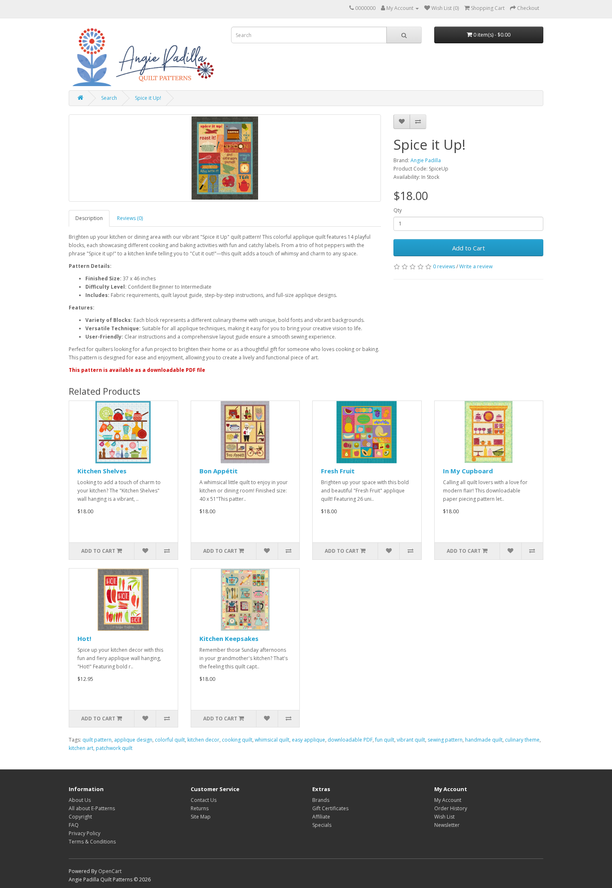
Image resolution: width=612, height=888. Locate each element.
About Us (80, 800)
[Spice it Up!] (225, 158)
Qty (397, 210)
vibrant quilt (411, 739)
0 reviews (444, 266)
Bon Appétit (218, 471)
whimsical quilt (272, 739)
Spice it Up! (148, 97)
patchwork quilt (114, 748)
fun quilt (384, 739)
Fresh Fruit (338, 471)
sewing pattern (445, 739)
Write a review (476, 266)
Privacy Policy (84, 833)
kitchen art (81, 748)
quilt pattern (97, 739)
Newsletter (447, 825)
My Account (447, 800)
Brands (320, 800)
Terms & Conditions (92, 841)
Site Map (201, 816)
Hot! (84, 638)
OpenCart (110, 871)
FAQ (74, 825)
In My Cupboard (468, 471)
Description (89, 218)
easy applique (308, 739)
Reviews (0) (130, 218)
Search (109, 97)
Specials (321, 825)
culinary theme (522, 739)
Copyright (80, 816)
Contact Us (203, 800)
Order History (450, 808)
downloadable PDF (350, 739)
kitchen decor (203, 739)
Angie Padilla (425, 160)
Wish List (444, 816)
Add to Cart (468, 248)
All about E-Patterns (92, 808)
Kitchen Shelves (102, 471)
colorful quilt (170, 739)
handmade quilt (484, 739)
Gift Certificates (330, 808)
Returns (200, 808)
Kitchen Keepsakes (229, 638)
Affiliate (321, 816)
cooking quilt (237, 739)
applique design (133, 739)
